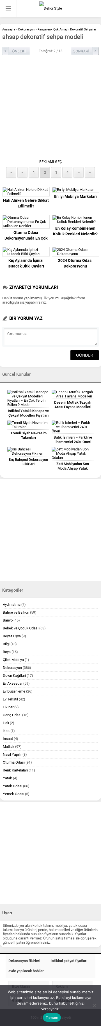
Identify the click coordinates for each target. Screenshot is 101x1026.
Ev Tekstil (10, 699)
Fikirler (8, 707)
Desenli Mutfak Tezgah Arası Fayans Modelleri (72, 404)
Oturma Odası (14, 762)
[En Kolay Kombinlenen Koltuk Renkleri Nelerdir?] (75, 219)
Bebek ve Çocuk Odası (20, 628)
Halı (6, 723)
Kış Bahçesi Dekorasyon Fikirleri (28, 461)
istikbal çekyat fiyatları (69, 961)
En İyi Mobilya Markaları (75, 196)
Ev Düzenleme (14, 691)
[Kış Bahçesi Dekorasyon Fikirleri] (28, 451)
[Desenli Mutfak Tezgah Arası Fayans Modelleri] (73, 394)
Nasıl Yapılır (12, 754)
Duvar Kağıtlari (14, 675)
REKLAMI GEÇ (50, 162)
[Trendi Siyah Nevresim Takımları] (28, 425)
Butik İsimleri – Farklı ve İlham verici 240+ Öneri (73, 439)
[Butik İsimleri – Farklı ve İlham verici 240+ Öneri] (73, 427)
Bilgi (6, 644)
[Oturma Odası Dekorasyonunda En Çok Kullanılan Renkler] (26, 221)
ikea (6, 731)
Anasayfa (8, 29)
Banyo (8, 620)
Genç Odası (12, 715)
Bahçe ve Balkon (16, 612)
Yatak (7, 778)
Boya (7, 652)
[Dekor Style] (50, 8)
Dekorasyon (26, 29)
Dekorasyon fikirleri (24, 961)
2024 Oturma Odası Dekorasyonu (75, 263)
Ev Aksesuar (12, 683)
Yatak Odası (12, 786)
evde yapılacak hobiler (26, 971)
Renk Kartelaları (15, 770)
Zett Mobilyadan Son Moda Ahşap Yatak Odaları (72, 468)
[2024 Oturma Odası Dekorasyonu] (75, 251)
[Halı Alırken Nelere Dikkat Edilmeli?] (26, 191)
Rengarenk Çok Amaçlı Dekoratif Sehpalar (67, 29)
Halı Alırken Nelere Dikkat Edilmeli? (26, 203)
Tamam (52, 1017)
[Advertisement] (50, 109)
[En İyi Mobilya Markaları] (75, 189)
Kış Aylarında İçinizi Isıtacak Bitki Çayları (26, 263)
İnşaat (8, 739)
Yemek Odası (13, 794)
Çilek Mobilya (13, 660)
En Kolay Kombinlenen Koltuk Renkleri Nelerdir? (75, 231)
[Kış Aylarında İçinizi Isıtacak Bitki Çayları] (26, 251)
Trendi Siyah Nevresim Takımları (28, 435)
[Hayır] (94, 1005)
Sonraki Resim (85, 51)
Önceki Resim (16, 51)
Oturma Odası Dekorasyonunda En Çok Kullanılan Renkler (25, 238)
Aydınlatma (11, 604)
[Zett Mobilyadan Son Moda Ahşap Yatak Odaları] (73, 453)
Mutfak (8, 746)
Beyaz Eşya (12, 636)
